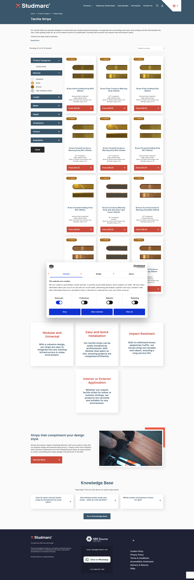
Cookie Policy (136, 551)
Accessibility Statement (142, 561)
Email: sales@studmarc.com (97, 550)
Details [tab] (98, 274)
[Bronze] (32, 86)
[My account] (162, 5)
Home (33, 13)
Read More (35, 40)
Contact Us (147, 6)
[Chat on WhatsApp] (97, 561)
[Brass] (32, 82)
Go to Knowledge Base (97, 516)
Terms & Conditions (139, 558)
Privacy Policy (137, 554)
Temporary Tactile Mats (105, 6)
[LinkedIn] (133, 540)
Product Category (44, 13)
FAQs (132, 568)
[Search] (157, 5)
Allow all (129, 312)
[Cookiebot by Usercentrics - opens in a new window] (135, 266)
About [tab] (131, 274)
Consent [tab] (66, 274)
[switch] (84, 302)
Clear (37, 149)
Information (136, 6)
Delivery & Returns (139, 565)
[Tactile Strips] (32, 66)
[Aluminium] (32, 78)
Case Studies (123, 6)
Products (87, 6)
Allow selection (97, 312)
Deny (65, 312)
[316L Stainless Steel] (32, 90)
